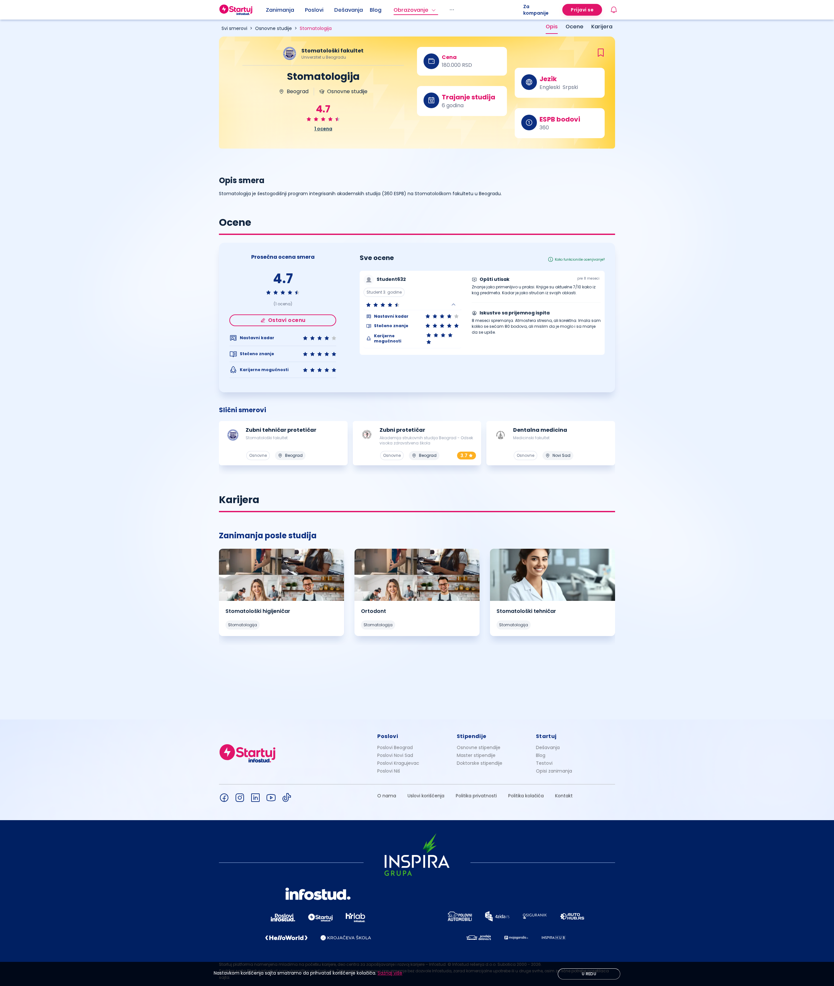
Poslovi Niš (388, 771)
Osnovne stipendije (478, 747)
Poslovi (314, 10)
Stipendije (471, 736)
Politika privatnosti (476, 795)
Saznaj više (390, 973)
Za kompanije (536, 9)
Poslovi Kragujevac (398, 763)
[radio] (309, 119)
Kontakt (564, 795)
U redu (589, 974)
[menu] (394, 9)
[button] (412, 304)
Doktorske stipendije (479, 763)
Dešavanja (548, 747)
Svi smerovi (234, 28)
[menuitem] (285, 10)
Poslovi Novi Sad (395, 755)
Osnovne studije (273, 28)
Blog (375, 10)
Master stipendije (476, 755)
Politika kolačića (526, 795)
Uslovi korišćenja (426, 795)
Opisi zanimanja (554, 771)
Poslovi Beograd (395, 747)
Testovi (544, 763)
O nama (386, 795)
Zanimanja (280, 10)
